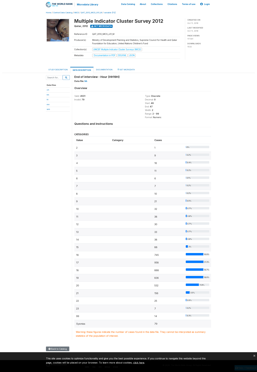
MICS (76, 12)
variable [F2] (110, 12)
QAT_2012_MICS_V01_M (91, 12)
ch (48, 90)
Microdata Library (87, 4)
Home (48, 12)
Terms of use (188, 4)
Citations (172, 4)
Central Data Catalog (62, 12)
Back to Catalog (59, 349)
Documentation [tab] (104, 70)
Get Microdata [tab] (127, 70)
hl (47, 99)
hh (48, 95)
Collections (157, 4)
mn (48, 104)
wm (48, 109)
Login (207, 4)
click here (138, 362)
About (143, 4)
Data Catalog (128, 4)
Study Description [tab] (58, 70)
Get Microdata (102, 26)
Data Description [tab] (82, 70)
